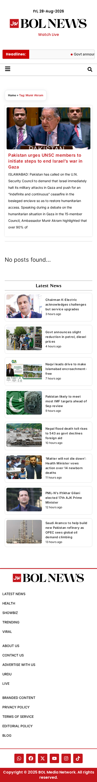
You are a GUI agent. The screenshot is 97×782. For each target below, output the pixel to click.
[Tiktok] (78, 758)
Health (8, 603)
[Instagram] (66, 758)
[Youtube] (54, 758)
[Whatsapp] (19, 758)
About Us (10, 646)
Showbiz (10, 613)
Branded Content (18, 698)
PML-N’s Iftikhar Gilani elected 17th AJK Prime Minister (63, 497)
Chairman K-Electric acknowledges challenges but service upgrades (65, 304)
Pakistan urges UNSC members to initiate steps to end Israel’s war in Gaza (45, 161)
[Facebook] (31, 758)
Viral (7, 632)
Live (5, 683)
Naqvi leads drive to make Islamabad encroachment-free (66, 368)
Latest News (13, 594)
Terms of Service (18, 717)
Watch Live (48, 34)
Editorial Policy (17, 726)
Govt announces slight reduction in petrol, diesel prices (65, 336)
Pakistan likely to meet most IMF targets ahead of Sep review (66, 401)
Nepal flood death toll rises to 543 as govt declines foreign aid (66, 433)
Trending (10, 622)
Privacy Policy (16, 707)
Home (12, 95)
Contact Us (13, 655)
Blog (6, 735)
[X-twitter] (42, 758)
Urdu (7, 674)
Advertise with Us (18, 665)
